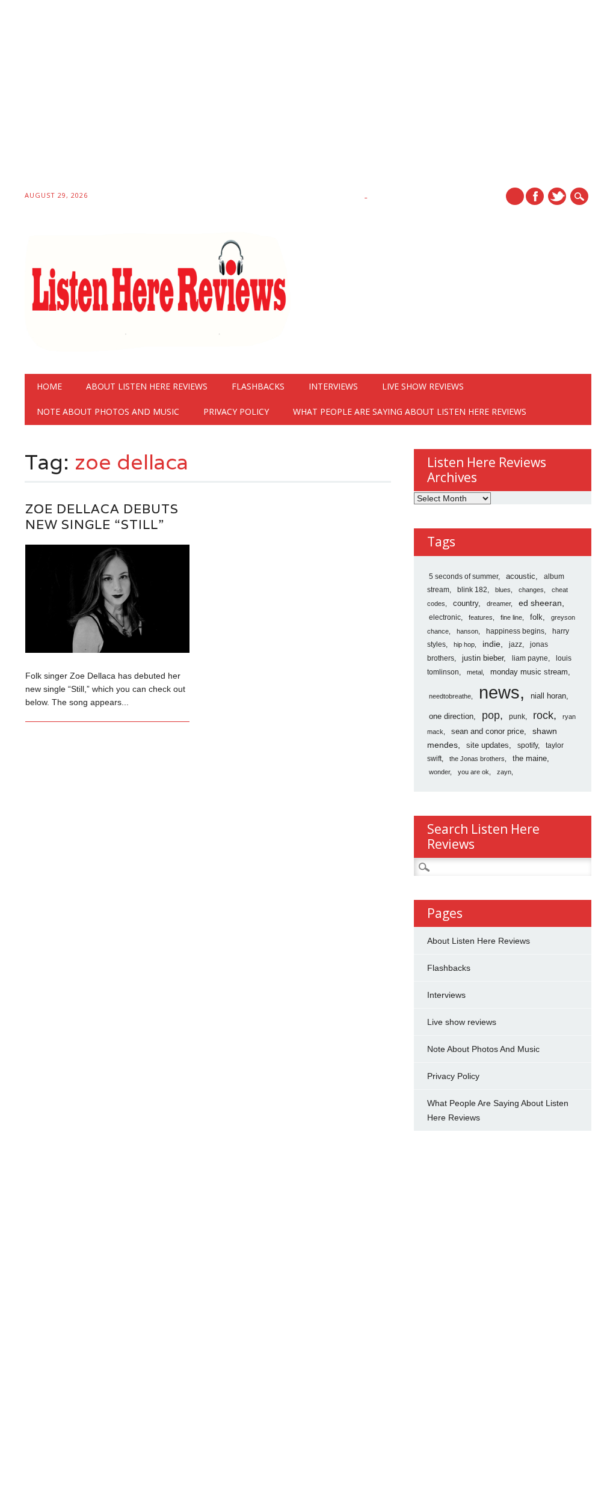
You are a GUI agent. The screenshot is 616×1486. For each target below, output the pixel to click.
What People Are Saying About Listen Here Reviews (409, 411)
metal (474, 672)
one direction (451, 716)
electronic (445, 617)
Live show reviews (423, 386)
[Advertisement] (308, 97)
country (465, 603)
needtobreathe (450, 696)
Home (49, 386)
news (499, 692)
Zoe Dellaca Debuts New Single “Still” (102, 517)
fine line (511, 617)
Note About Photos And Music (108, 411)
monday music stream (529, 671)
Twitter (557, 196)
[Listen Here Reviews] (158, 348)
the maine (530, 758)
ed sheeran (540, 603)
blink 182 (472, 590)
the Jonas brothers (477, 758)
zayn (504, 771)
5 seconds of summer (463, 576)
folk (536, 617)
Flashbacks (258, 386)
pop (491, 715)
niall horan (548, 695)
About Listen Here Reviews (147, 386)
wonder (439, 771)
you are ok (473, 771)
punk (517, 716)
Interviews (333, 386)
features (481, 617)
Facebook (535, 196)
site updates (487, 745)
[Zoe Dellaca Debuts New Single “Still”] (107, 650)
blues (503, 589)
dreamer (499, 603)
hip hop (464, 644)
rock (543, 715)
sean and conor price (487, 731)
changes (531, 589)
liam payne (530, 658)
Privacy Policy (236, 411)
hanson (467, 631)
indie (491, 644)
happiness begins (515, 631)
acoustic (520, 576)
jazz (515, 644)
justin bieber (483, 657)
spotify (527, 745)
